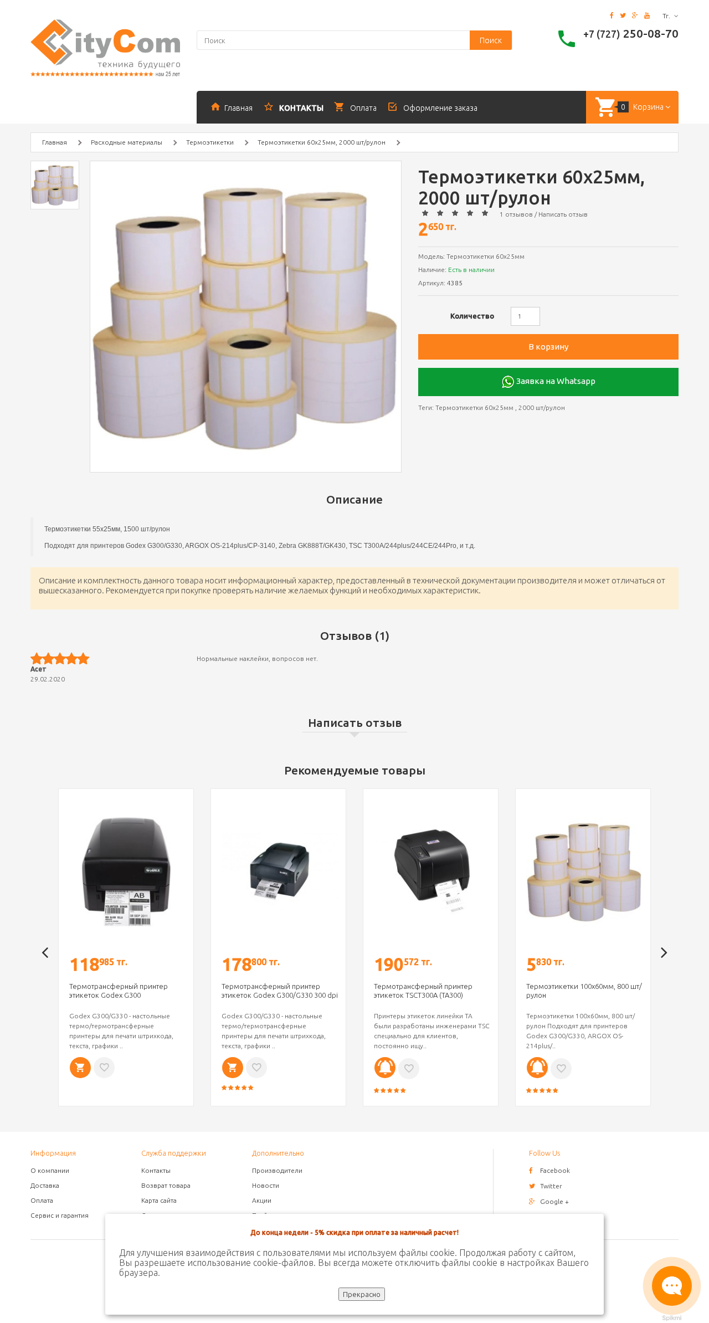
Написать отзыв (563, 214)
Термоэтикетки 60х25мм (474, 407)
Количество (472, 316)
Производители (277, 1170)
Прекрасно (362, 1294)
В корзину (548, 346)
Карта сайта (159, 1200)
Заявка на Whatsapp (555, 381)
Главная (54, 142)
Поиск (491, 40)
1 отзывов (516, 214)
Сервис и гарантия (59, 1215)
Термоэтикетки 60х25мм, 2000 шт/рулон (322, 142)
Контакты (156, 1170)
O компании (49, 1170)
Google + (554, 1201)
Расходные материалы (126, 142)
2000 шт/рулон (541, 407)
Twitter (551, 1185)
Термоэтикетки (210, 142)
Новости (265, 1185)
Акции (261, 1200)
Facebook (555, 1170)
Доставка (44, 1185)
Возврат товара (166, 1185)
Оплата (41, 1200)
